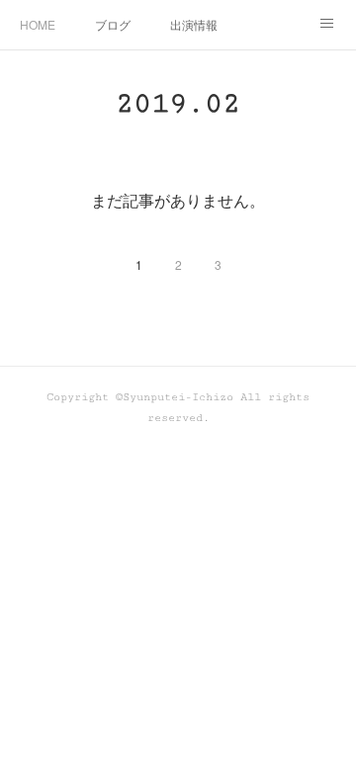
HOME (37, 24)
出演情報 (194, 24)
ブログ (113, 24)
